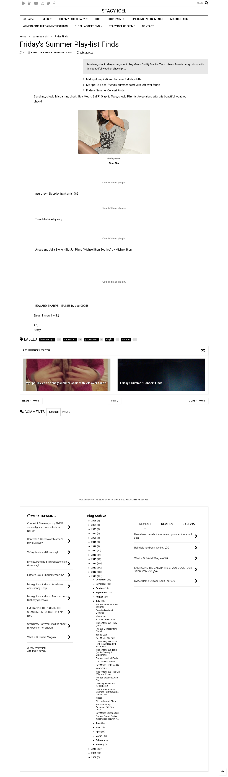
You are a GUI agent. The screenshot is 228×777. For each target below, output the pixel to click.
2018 (94, 546)
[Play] (23, 3)
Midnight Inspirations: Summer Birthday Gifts (114, 79)
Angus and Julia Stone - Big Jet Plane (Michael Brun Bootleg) (73, 249)
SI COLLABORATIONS (87, 26)
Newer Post (31, 401)
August (99, 597)
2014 (94, 563)
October (100, 588)
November (101, 584)
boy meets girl (40, 36)
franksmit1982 (69, 193)
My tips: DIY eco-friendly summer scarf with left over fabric (123, 85)
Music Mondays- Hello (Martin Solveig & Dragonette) (106, 652)
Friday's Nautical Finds (107, 658)
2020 (94, 538)
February (100, 740)
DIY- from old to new (105, 661)
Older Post (197, 401)
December (101, 579)
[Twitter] (48, 3)
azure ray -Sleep (45, 193)
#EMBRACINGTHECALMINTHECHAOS (45, 26)
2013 (94, 568)
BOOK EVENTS (116, 19)
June (98, 723)
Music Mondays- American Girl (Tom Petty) (105, 707)
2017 (94, 550)
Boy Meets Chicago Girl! (107, 713)
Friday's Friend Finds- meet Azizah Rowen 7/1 (107, 717)
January (100, 744)
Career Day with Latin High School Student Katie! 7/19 (106, 644)
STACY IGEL (114, 11)
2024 (94, 525)
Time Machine (44, 219)
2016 (94, 555)
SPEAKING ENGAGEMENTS (147, 19)
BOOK (97, 19)
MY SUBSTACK (179, 19)
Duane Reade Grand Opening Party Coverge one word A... (107, 692)
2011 (94, 576)
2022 (94, 533)
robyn (60, 219)
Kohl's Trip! (101, 668)
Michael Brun (124, 249)
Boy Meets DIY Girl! (105, 638)
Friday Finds (61, 36)
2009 (94, 753)
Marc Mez (114, 163)
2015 (94, 559)
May (98, 727)
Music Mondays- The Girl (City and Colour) (108, 673)
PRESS (45, 19)
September (101, 592)
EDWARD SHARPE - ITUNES (53, 305)
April (98, 731)
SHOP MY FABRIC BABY (71, 19)
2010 (94, 749)
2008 (94, 757)
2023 (94, 529)
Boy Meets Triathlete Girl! (108, 665)
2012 (94, 572)
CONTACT (148, 26)
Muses (99, 698)
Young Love (101, 635)
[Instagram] (42, 3)
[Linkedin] (29, 3)
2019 (94, 542)
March (99, 736)
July (98, 601)
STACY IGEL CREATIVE (122, 26)
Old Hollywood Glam (106, 701)
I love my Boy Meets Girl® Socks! (105, 684)
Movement (101, 616)
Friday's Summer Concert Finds (105, 90)
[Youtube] (36, 3)
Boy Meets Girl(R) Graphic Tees (97, 96)
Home (30, 19)
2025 (94, 520)
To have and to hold (105, 619)
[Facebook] (54, 3)
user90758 (82, 305)
